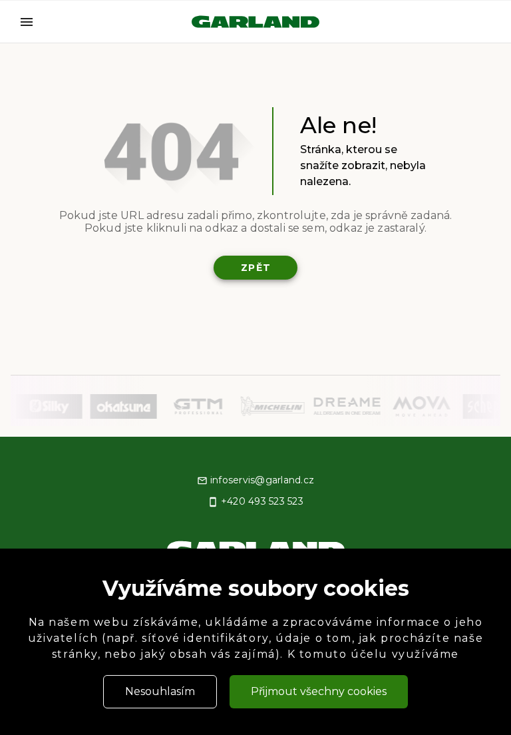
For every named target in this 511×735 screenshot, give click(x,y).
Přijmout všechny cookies (319, 691)
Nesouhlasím (160, 691)
